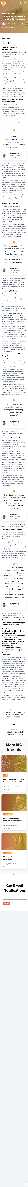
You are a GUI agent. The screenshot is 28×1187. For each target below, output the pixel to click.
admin (9, 23)
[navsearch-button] (21, 3)
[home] (14, 723)
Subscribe (6, 903)
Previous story (14, 710)
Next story (14, 729)
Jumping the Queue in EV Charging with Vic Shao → (14, 733)
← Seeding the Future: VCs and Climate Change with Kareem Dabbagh (14, 715)
